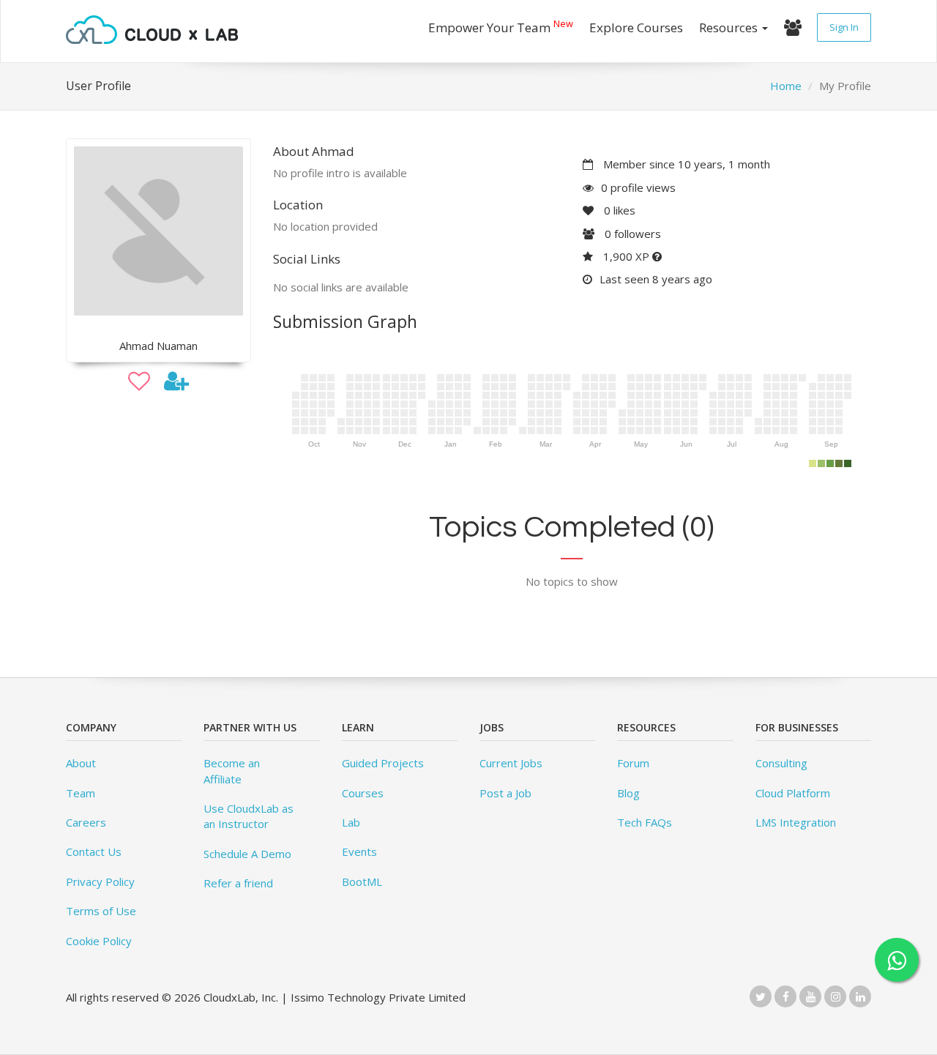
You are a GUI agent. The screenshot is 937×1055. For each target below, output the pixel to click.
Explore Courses (636, 27)
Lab (351, 822)
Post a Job (505, 793)
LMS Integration (795, 822)
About (81, 763)
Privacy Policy (100, 881)
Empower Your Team (500, 26)
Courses (363, 793)
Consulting (781, 763)
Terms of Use (101, 910)
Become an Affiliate (232, 771)
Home (786, 85)
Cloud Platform (792, 793)
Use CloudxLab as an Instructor (249, 816)
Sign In (844, 27)
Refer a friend (238, 883)
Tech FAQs (644, 822)
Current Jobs (510, 763)
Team (80, 793)
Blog (628, 793)
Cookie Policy (99, 940)
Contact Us (94, 851)
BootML (362, 881)
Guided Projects (383, 763)
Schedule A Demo (247, 853)
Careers (86, 822)
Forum (633, 763)
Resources (730, 27)
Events (359, 851)
